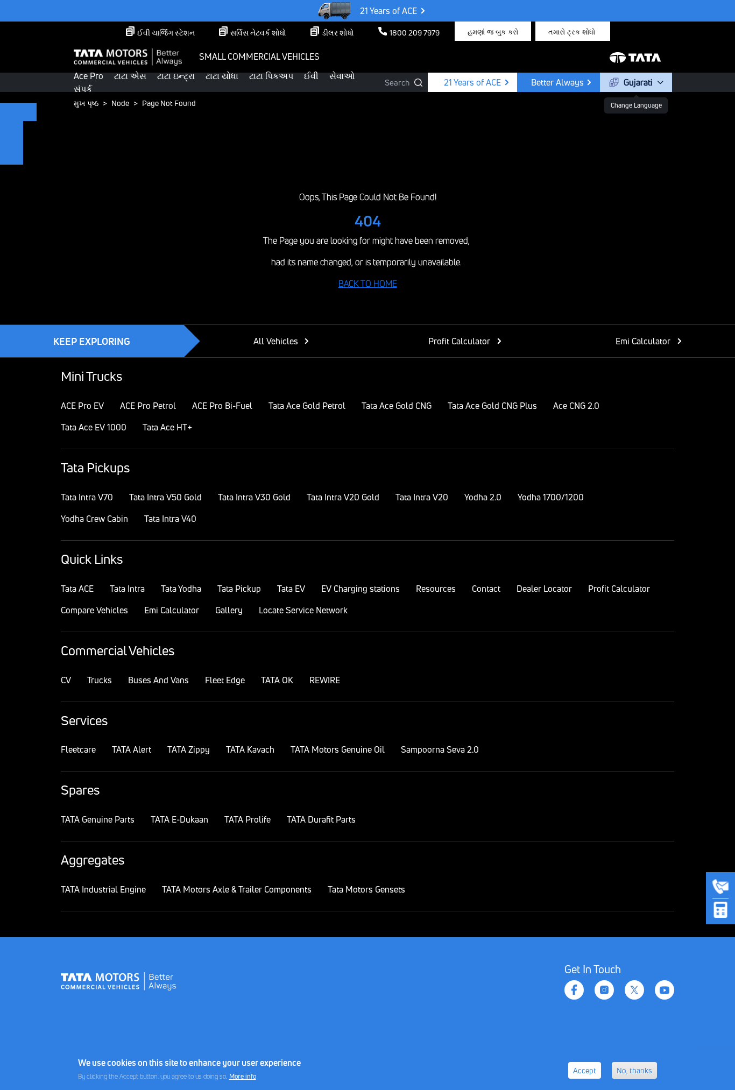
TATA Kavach (250, 749)
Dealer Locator (544, 588)
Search (397, 82)
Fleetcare (78, 749)
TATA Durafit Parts (321, 819)
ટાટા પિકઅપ (271, 76)
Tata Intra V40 (170, 519)
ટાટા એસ (130, 76)
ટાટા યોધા (222, 76)
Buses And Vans (158, 680)
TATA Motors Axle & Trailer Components (237, 889)
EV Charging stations (360, 588)
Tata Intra (127, 588)
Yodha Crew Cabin (94, 519)
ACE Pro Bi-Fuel (222, 406)
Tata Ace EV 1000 (93, 427)
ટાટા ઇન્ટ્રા (176, 76)
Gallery (229, 610)
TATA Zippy (188, 749)
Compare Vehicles (94, 610)
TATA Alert (131, 749)
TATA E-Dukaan (179, 819)
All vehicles (275, 341)
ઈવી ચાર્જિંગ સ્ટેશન (166, 32)
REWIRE (324, 680)
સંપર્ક (83, 89)
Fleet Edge (225, 680)
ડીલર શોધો (338, 32)
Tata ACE (77, 588)
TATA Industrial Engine (103, 889)
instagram (604, 990)
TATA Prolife (247, 819)
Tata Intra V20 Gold (343, 497)
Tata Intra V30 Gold (254, 497)
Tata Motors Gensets (366, 889)
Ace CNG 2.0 (576, 406)
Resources (436, 588)
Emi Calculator (643, 341)
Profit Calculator (459, 341)
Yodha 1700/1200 (551, 497)
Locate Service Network (303, 610)
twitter (634, 990)
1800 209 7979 (415, 32)
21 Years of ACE (388, 11)
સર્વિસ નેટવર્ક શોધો (258, 32)
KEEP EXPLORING (91, 341)
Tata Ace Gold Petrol (306, 406)
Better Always (557, 82)
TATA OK (277, 680)
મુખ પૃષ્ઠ (86, 103)
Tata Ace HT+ (167, 427)
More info (242, 1075)
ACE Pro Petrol (148, 406)
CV (66, 680)
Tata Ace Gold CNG (397, 406)
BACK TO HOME (367, 283)
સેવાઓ (342, 76)
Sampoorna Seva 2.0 (440, 749)
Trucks (99, 680)
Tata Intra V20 (421, 497)
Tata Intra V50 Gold (165, 497)
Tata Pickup (239, 588)
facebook (574, 990)
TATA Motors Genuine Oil (338, 749)
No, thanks (634, 1070)
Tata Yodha (181, 588)
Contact (486, 588)
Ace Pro (88, 76)
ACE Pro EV (82, 406)
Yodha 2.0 (482, 497)
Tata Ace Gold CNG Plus (492, 406)
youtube (664, 990)
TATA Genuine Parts (98, 819)
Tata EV (291, 588)
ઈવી (311, 76)
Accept (584, 1070)
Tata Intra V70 (87, 497)
